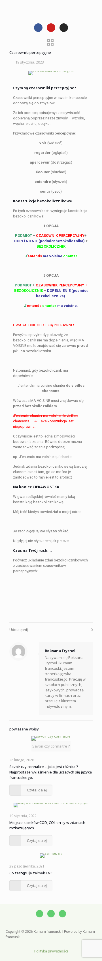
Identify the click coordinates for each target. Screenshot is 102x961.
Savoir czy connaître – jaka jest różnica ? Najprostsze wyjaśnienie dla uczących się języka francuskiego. (50, 772)
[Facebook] (38, 27)
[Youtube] (51, 27)
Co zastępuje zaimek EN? (30, 873)
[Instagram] (64, 27)
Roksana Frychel (60, 650)
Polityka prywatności (51, 951)
